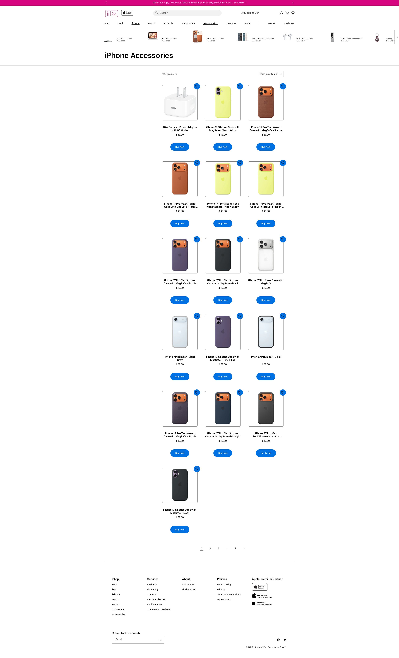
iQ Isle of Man (260, 647)
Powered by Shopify (277, 647)
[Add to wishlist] (197, 86)
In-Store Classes (156, 599)
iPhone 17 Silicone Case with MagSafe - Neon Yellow (223, 129)
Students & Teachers (158, 609)
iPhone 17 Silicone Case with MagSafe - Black (180, 511)
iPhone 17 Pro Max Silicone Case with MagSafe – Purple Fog (179, 282)
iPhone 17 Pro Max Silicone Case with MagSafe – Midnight (222, 435)
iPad (114, 589)
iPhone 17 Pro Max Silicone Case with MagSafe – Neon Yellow (265, 205)
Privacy (221, 589)
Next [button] (293, 2)
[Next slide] (396, 36)
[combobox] (187, 13)
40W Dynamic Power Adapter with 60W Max (180, 129)
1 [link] (201, 548)
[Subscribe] (160, 640)
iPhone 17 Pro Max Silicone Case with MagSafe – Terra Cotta (179, 205)
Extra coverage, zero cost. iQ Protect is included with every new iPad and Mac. (198, 3)
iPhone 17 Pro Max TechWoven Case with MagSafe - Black (266, 435)
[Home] (111, 14)
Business (152, 584)
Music (115, 604)
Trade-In (151, 594)
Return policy (224, 584)
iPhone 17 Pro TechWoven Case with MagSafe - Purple (180, 435)
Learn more (238, 3)
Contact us (188, 584)
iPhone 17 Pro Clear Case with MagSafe (266, 282)
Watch (115, 599)
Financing (152, 589)
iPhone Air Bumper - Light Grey (180, 358)
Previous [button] (106, 2)
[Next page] (243, 548)
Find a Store (188, 589)
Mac (114, 584)
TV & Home (118, 609)
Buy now (179, 147)
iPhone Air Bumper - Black (266, 356)
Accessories (118, 614)
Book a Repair (154, 604)
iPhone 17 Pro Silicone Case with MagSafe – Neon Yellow (223, 205)
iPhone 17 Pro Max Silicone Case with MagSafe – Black (222, 282)
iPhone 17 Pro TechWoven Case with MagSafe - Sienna (266, 129)
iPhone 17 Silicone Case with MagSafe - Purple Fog (223, 358)
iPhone (116, 594)
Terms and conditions (229, 594)
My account (223, 599)
